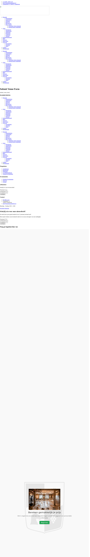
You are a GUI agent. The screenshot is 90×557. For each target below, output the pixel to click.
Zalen (4, 28)
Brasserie (5, 17)
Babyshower (8, 23)
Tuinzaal (7, 36)
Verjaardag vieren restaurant (14, 26)
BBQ (4, 38)
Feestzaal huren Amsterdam (14, 27)
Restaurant (8, 33)
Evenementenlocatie (7, 37)
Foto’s (7, 46)
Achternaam (3, 191)
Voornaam (2, 189)
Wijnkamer (8, 32)
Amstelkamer (9, 31)
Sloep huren (5, 41)
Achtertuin (8, 34)
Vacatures (8, 45)
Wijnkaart (8, 21)
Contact (4, 47)
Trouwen (5, 40)
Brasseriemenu (9, 18)
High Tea (8, 22)
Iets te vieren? (9, 24)
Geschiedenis (9, 43)
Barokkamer (8, 29)
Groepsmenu (8, 19)
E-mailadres (3, 192)
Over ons (5, 42)
